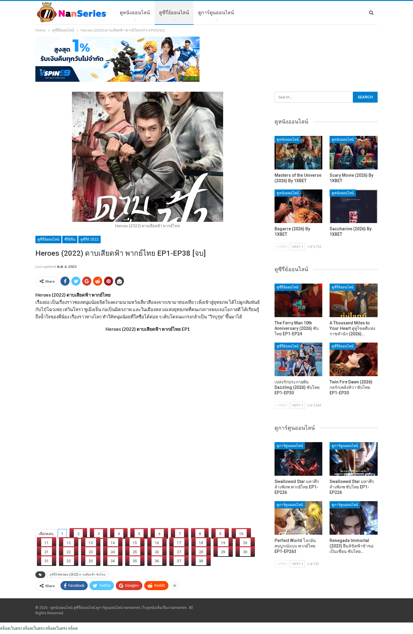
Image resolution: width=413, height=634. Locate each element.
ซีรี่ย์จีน (69, 239)
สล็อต (73, 628)
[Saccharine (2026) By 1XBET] (354, 206)
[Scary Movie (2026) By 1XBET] (354, 152)
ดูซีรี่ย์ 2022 (89, 239)
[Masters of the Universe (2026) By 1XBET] (299, 152)
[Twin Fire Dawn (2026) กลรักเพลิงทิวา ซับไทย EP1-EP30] (354, 359)
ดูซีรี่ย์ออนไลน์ (174, 12)
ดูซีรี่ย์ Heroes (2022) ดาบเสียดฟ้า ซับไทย (78, 574)
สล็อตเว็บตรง (11, 628)
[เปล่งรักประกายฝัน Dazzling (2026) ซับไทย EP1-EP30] (299, 359)
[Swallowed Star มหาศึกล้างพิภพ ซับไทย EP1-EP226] (354, 459)
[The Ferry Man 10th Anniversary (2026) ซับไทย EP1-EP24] (299, 300)
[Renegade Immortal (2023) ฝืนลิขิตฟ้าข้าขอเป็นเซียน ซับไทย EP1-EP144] (354, 518)
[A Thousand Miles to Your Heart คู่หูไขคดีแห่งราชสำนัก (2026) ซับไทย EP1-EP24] (354, 300)
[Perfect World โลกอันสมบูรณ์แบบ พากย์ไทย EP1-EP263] (299, 518)
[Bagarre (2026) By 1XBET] (299, 206)
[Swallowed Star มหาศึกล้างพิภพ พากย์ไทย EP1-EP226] (299, 459)
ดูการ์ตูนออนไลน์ (216, 12)
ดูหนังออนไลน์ (135, 12)
